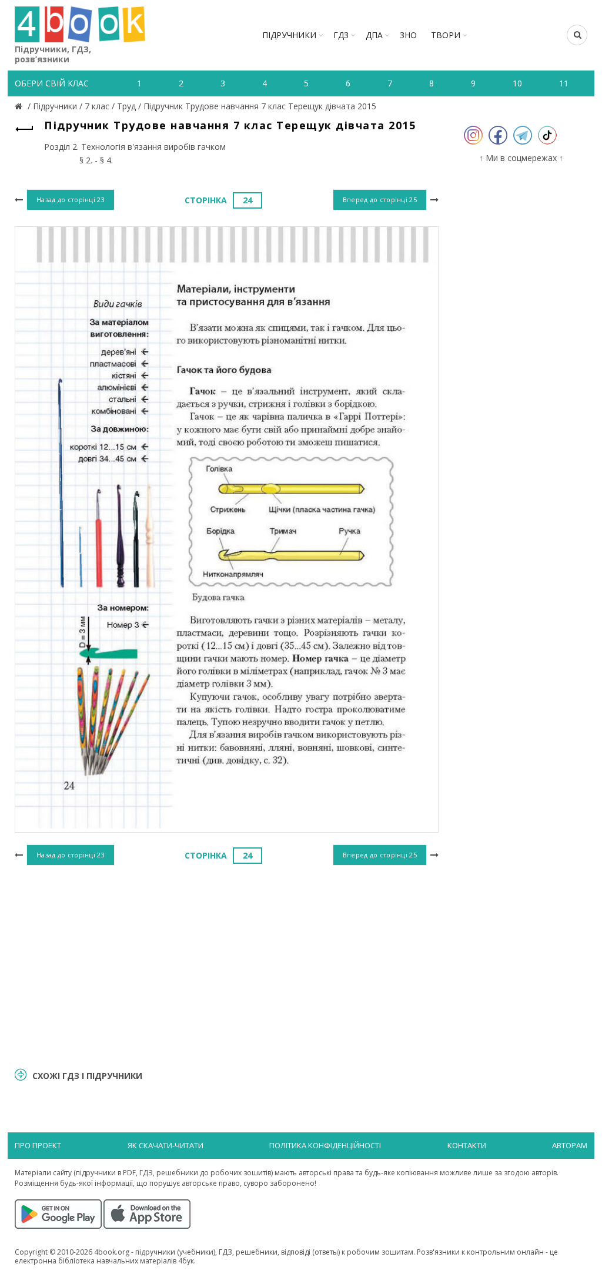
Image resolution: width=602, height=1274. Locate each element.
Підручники (289, 35)
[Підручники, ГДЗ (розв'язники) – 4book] (20, 106)
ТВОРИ (445, 35)
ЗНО (408, 35)
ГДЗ (341, 35)
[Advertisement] (227, 965)
